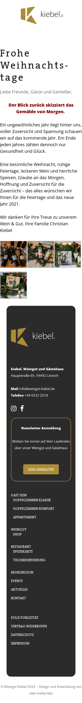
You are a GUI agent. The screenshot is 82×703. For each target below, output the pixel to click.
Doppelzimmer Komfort (33, 508)
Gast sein (19, 494)
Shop (17, 534)
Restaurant (21, 546)
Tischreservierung (29, 559)
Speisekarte (23, 551)
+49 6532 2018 (36, 395)
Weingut (18, 529)
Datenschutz (22, 634)
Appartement (24, 516)
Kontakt (18, 597)
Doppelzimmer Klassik (32, 499)
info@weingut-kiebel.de (37, 388)
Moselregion (22, 572)
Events (17, 580)
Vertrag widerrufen (29, 625)
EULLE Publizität (24, 617)
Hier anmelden (41, 469)
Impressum (20, 643)
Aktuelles (19, 589)
